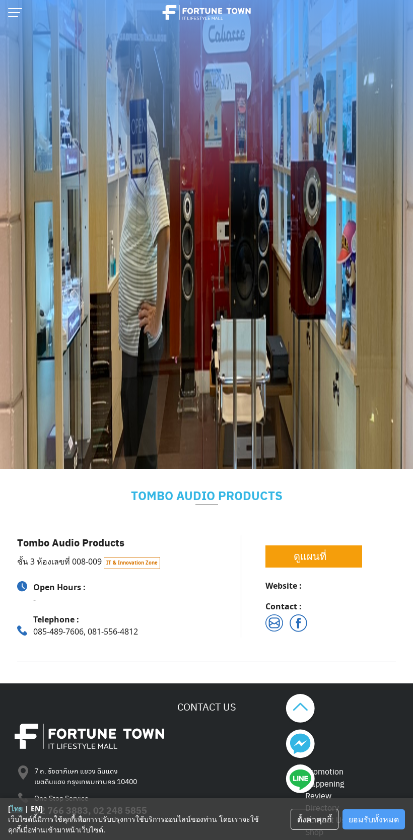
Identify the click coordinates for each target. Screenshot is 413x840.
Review (318, 795)
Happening (324, 783)
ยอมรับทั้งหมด (374, 819)
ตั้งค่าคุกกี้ (314, 819)
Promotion (324, 771)
